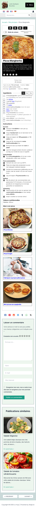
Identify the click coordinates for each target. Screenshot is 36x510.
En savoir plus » (9, 449)
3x (31, 93)
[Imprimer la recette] (10, 28)
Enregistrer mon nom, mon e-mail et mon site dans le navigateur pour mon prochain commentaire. (18, 389)
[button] (15, 28)
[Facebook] (5, 315)
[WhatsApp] (26, 315)
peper (8, 110)
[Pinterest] (10, 315)
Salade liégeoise (10, 436)
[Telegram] (18, 315)
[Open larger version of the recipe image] (18, 47)
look (13, 101)
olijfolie (11, 99)
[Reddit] (14, 315)
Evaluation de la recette (11, 336)
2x (27, 93)
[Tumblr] (22, 315)
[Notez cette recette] (25, 28)
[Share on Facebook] (20, 28)
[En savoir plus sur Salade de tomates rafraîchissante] (18, 460)
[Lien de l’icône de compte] (33, 11)
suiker (10, 105)
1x (23, 93)
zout (7, 109)
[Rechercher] (29, 15)
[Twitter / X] (31, 315)
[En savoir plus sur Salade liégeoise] (18, 425)
